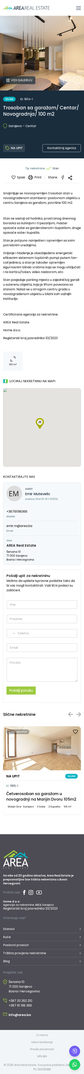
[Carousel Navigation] (72, 80)
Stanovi (8, 929)
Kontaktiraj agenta (61, 148)
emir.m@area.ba (19, 526)
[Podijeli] (70, 177)
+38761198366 (16, 511)
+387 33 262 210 (20, 1000)
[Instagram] (31, 892)
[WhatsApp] (74, 1064)
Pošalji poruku (21, 690)
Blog (6, 961)
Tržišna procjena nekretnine (24, 953)
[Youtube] (39, 892)
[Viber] (74, 1051)
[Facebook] (24, 892)
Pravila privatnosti (42, 1049)
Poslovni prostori (16, 945)
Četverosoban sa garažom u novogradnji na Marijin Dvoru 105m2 (41, 796)
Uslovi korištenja (42, 1042)
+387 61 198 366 (20, 1005)
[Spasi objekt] (75, 731)
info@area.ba (20, 1015)
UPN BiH (42, 1056)
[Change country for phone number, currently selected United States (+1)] (11, 633)
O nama (42, 1035)
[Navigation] (78, 8)
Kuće (7, 937)
